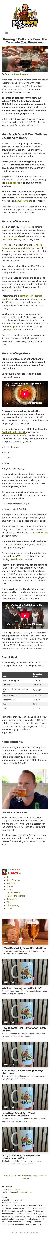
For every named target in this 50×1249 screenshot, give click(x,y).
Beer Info (10, 883)
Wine (8, 902)
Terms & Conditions (23, 1175)
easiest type (42, 532)
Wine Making (12, 905)
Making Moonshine (15, 896)
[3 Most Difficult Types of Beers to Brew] (25, 932)
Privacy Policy (39, 1175)
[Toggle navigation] (7, 32)
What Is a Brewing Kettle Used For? (21, 988)
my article (15, 559)
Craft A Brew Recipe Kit (14, 432)
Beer (8, 877)
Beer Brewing (21, 74)
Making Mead (13, 892)
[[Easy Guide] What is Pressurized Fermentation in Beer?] (25, 1139)
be (3, 239)
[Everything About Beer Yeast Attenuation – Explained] (25, 1097)
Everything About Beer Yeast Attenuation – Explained (18, 1114)
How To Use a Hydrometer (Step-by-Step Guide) (22, 1072)
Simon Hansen (14, 1189)
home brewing (22, 201)
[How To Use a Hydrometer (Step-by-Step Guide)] (25, 1054)
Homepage (8, 1175)
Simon (8, 74)
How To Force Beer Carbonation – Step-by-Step (24, 1029)
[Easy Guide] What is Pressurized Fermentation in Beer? (21, 1157)
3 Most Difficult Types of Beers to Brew (24, 948)
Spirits (9, 889)
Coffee (9, 886)
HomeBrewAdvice (24, 1192)
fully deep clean (12, 326)
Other (9, 908)
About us (25, 1178)
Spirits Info (11, 899)
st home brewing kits (14, 239)
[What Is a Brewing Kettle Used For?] (25, 972)
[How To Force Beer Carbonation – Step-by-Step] (25, 1012)
